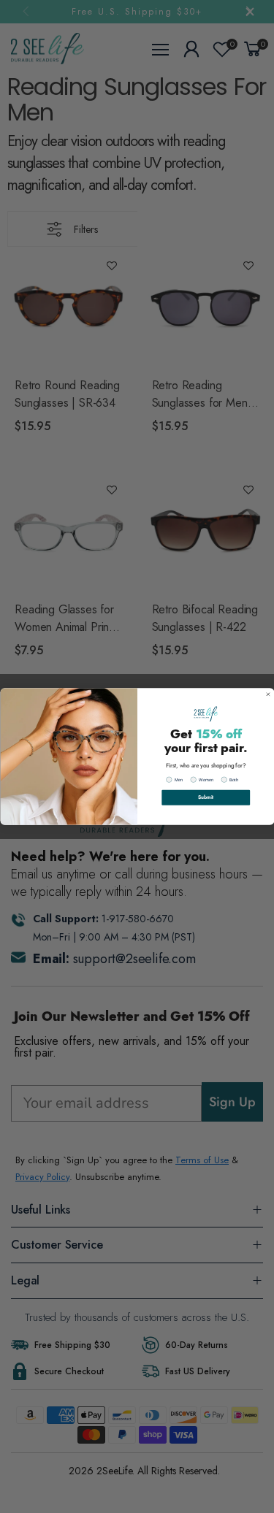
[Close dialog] (267, 694)
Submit (205, 797)
